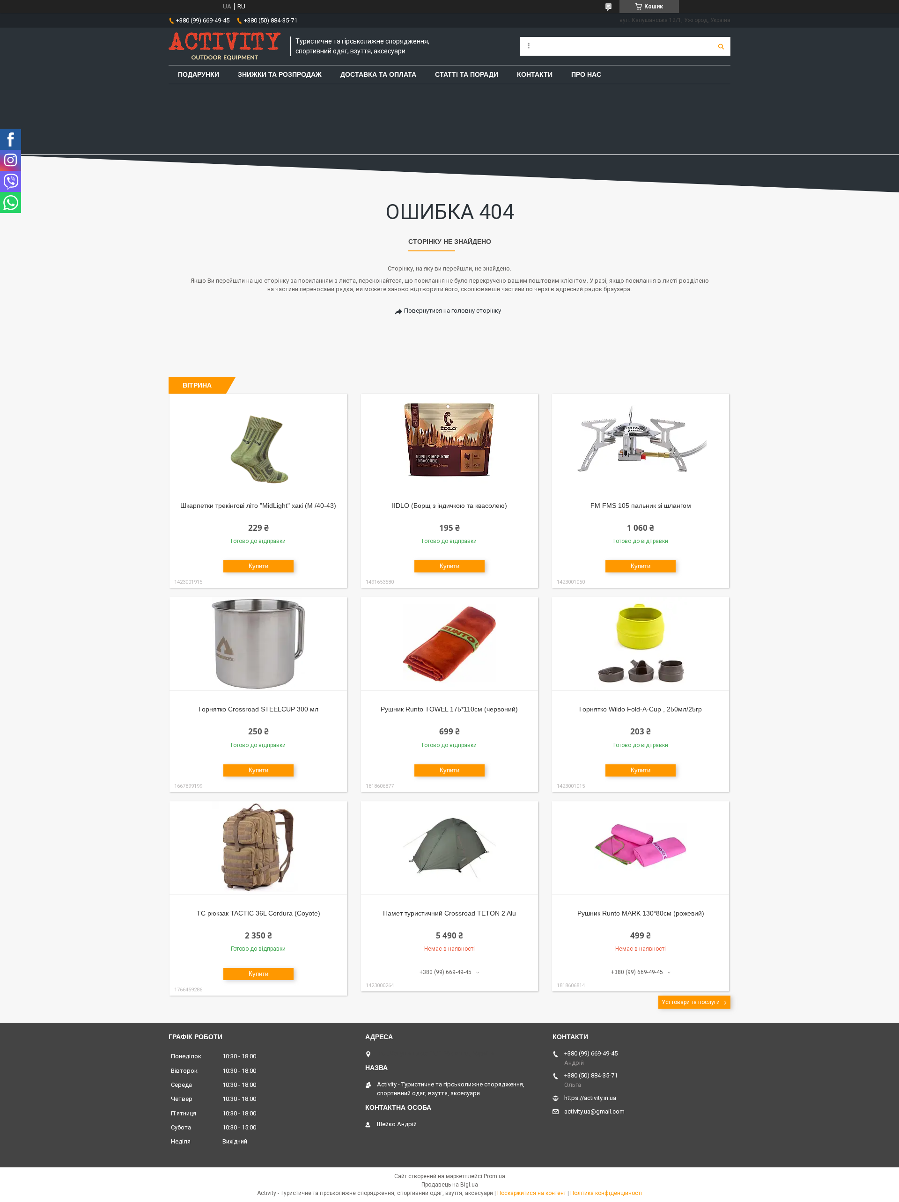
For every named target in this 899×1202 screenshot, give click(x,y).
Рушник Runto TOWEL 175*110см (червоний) (449, 709)
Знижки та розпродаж (280, 74)
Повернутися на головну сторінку (452, 310)
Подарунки (198, 74)
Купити (258, 566)
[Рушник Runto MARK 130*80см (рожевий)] (641, 848)
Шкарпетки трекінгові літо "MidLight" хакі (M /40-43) (258, 505)
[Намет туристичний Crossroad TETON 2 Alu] (449, 848)
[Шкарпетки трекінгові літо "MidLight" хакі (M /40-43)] (258, 440)
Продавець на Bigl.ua (449, 1184)
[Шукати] (721, 46)
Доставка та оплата (378, 74)
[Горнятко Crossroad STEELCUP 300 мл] (258, 644)
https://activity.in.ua (590, 1097)
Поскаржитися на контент (531, 1193)
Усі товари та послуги (691, 1002)
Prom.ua (494, 1176)
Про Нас (586, 74)
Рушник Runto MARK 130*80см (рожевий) (640, 913)
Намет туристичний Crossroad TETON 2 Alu (449, 913)
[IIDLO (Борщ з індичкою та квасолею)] (449, 440)
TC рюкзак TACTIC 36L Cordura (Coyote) (258, 913)
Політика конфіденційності (606, 1193)
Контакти (535, 74)
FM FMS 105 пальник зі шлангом (640, 505)
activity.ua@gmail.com (594, 1111)
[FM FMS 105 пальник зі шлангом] (641, 440)
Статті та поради (466, 74)
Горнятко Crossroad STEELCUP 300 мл (258, 709)
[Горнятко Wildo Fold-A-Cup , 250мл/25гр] (641, 644)
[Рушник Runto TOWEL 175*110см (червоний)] (449, 644)
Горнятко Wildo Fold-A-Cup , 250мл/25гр (640, 709)
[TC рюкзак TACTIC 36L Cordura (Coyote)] (258, 848)
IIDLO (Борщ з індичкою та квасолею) (449, 505)
